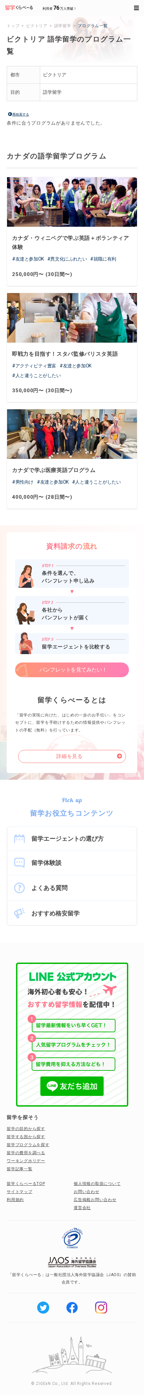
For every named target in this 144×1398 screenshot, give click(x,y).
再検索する (20, 114)
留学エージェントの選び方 (67, 838)
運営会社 (82, 1207)
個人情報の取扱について (97, 1183)
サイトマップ (19, 1191)
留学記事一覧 (19, 1169)
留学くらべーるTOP (26, 1183)
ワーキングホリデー (26, 1161)
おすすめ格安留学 (55, 913)
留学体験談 (46, 862)
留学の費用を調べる (26, 1152)
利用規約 (15, 1199)
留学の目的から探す (26, 1128)
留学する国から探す (26, 1136)
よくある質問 (49, 887)
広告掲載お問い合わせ (95, 1199)
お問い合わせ (86, 1191)
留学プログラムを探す (28, 1144)
